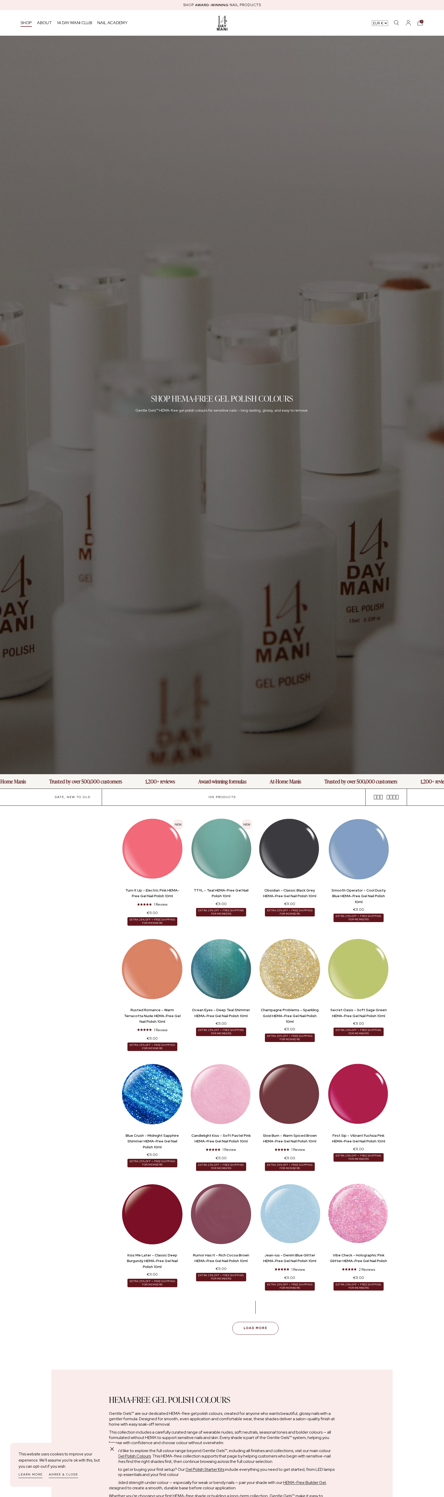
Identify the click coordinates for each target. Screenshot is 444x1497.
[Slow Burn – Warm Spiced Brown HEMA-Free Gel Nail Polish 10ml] (290, 1095)
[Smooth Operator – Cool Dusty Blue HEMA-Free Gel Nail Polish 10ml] (359, 850)
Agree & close (63, 1474)
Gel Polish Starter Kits (205, 1469)
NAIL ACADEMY (112, 22)
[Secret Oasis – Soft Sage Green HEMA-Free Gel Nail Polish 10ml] (359, 970)
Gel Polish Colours (134, 1456)
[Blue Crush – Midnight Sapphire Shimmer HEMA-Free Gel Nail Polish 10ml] (152, 1095)
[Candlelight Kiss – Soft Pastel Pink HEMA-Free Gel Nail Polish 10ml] (221, 1095)
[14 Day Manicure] (222, 23)
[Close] (112, 1449)
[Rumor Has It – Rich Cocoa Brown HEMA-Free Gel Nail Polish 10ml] (221, 1215)
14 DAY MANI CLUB (74, 22)
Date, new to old (72, 797)
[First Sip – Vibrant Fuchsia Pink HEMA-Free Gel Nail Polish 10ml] (359, 1095)
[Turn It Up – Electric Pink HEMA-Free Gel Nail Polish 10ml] (152, 850)
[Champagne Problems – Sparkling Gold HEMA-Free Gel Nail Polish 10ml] (290, 970)
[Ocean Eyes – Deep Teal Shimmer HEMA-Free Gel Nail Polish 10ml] (221, 970)
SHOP (26, 22)
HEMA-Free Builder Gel (304, 1482)
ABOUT (44, 22)
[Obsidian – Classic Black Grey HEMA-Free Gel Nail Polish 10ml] (290, 850)
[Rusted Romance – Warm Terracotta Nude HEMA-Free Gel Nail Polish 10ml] (152, 970)
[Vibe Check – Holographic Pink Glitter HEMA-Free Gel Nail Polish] (359, 1215)
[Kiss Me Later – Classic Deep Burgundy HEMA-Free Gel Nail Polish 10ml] (152, 1215)
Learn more (30, 1474)
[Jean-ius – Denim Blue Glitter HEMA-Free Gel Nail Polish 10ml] (290, 1215)
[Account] (408, 23)
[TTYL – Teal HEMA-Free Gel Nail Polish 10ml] (221, 850)
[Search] (396, 23)
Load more (255, 1328)
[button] (420, 23)
